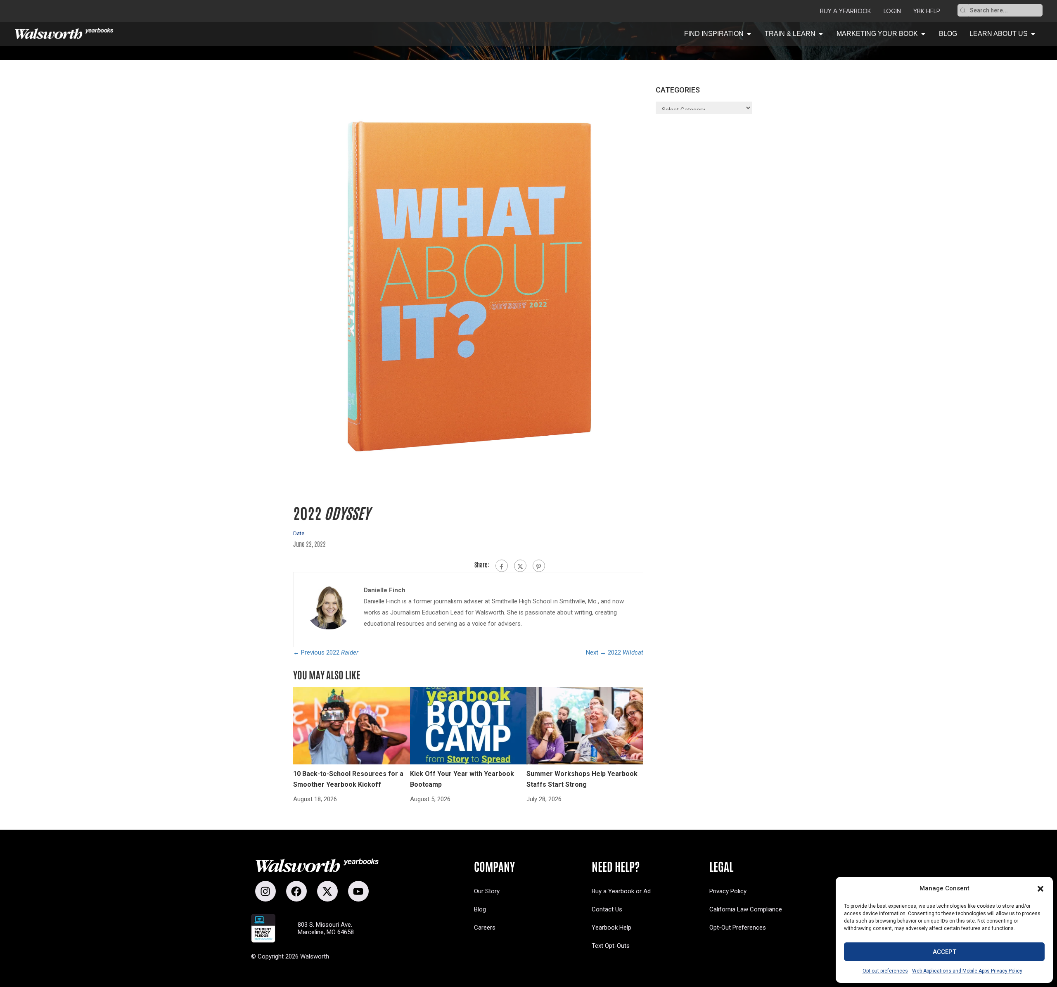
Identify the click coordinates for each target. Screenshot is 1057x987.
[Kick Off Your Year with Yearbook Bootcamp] (468, 725)
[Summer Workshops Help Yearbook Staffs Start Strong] (584, 725)
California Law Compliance (745, 909)
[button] (1040, 889)
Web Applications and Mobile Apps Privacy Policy (967, 971)
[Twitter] (520, 566)
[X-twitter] (327, 891)
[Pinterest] (539, 566)
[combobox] (1005, 10)
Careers (484, 927)
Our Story (487, 891)
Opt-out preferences (885, 971)
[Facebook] (501, 566)
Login (892, 11)
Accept (944, 952)
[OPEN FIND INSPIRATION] (749, 34)
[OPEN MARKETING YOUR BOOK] (923, 34)
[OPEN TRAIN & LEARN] (821, 34)
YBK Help (926, 11)
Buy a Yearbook (845, 11)
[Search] (962, 10)
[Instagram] (265, 891)
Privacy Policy (728, 891)
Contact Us (607, 909)
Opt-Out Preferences (737, 927)
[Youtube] (358, 891)
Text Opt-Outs (611, 945)
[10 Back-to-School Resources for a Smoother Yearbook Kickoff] (351, 725)
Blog (480, 909)
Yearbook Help (611, 927)
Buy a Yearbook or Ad (621, 891)
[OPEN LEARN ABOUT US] (1033, 34)
